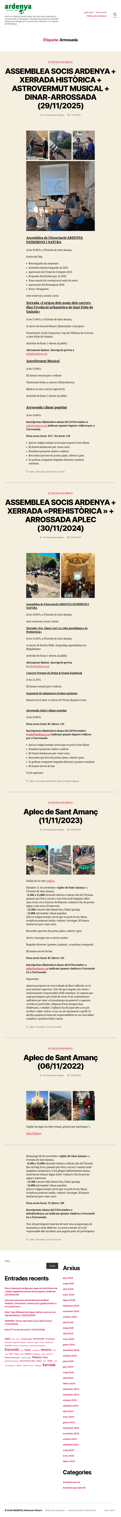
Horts (54, 1350)
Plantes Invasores (12, 1358)
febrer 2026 (69, 1300)
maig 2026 (68, 1283)
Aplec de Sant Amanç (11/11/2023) (60, 816)
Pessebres (49, 1354)
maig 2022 (68, 1450)
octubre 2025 (70, 1317)
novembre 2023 (71, 1394)
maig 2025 (68, 1328)
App (13, 1339)
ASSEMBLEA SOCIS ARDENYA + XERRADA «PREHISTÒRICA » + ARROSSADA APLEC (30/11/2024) (60, 515)
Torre (55, 1361)
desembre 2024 (71, 1350)
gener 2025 (69, 1344)
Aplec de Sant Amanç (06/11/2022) (60, 1062)
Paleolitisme (36, 1354)
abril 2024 (68, 1378)
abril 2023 (68, 1411)
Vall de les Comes (28, 1365)
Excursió (57, 1027)
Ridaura (37, 1357)
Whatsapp (38, 1365)
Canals (36, 1342)
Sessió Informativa (27, 1361)
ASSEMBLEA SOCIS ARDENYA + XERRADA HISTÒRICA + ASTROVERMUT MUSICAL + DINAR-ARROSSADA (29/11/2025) (60, 88)
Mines (22, 1354)
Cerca (7, 1261)
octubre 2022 (70, 1439)
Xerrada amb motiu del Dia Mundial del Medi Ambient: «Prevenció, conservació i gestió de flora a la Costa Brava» (30, 1303)
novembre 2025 (71, 1311)
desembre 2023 (71, 1389)
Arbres (18, 1339)
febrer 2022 (69, 1461)
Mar (11, 1354)
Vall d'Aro (19, 1365)
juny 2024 (68, 1367)
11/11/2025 (76, 115)
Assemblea (50, 1339)
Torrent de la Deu (10, 1365)
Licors (7, 1354)
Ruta (45, 1357)
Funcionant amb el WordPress (82, 1510)
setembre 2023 (71, 1405)
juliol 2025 (68, 1322)
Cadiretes (30, 1342)
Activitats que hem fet (60, 62)
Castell (42, 1342)
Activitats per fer (71, 1482)
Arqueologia (26, 1339)
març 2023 (68, 1417)
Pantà (43, 1354)
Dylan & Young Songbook (68, 781)
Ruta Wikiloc (33, 1133)
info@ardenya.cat (36, 353)
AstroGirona (51, 781)
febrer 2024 (69, 1383)
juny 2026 (68, 1278)
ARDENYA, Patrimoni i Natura (27, 1510)
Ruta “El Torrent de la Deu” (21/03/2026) (25, 1329)
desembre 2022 (71, 1428)
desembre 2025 (71, 1306)
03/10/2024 (75, 537)
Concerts (61, 471)
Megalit (16, 1354)
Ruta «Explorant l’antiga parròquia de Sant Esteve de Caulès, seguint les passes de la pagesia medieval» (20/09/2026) (31, 1291)
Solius (39, 1361)
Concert (49, 1027)
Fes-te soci (101, 12)
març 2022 (68, 1455)
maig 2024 (68, 1372)
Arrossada (40, 471)
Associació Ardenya (55, 115)
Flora (21, 1350)
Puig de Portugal (26, 1358)
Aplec (32, 471)
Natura (28, 1354)
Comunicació (49, 1342)
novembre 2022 (71, 1433)
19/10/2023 (76, 829)
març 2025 (68, 1339)
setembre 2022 (71, 1444)
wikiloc (50, 881)
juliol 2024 (68, 1361)
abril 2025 (68, 1333)
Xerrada (48, 1365)
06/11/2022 (76, 1075)
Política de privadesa (96, 16)
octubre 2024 (70, 1355)
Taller (50, 1361)
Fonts (27, 1349)
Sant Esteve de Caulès (11, 1361)
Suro (44, 1361)
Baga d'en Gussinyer (19, 1342)
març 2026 (68, 1294)
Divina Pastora (24, 1345)
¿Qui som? (89, 12)
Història (46, 1349)
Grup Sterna (36, 1350)
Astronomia (51, 471)
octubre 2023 (70, 1400)
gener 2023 (69, 1422)
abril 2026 (68, 1289)
